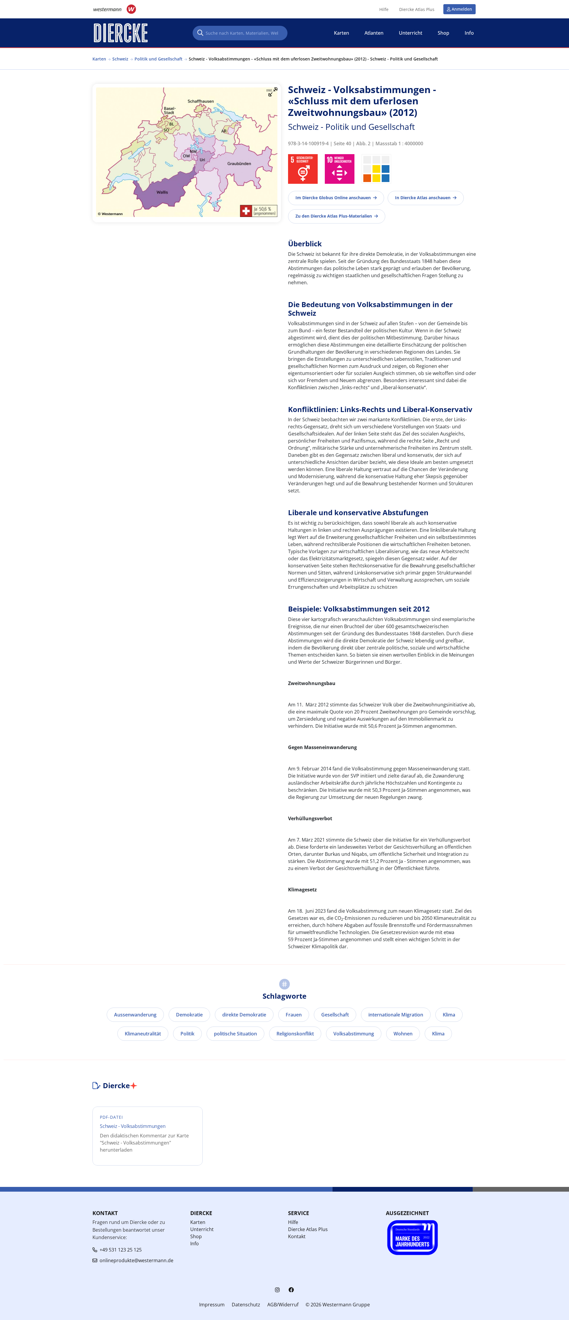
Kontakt (297, 1236)
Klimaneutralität (143, 1033)
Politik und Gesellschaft (159, 59)
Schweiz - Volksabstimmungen (132, 1126)
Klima (449, 1014)
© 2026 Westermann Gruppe (338, 1304)
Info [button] (469, 33)
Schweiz (120, 59)
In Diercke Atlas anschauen (422, 197)
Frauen (294, 1014)
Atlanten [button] (374, 33)
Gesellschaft (335, 1014)
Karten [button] (341, 33)
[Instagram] (277, 1290)
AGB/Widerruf (282, 1304)
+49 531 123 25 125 (121, 1249)
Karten (99, 59)
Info (194, 1243)
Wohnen (403, 1033)
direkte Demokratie (244, 1014)
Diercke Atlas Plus (416, 9)
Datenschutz (246, 1304)
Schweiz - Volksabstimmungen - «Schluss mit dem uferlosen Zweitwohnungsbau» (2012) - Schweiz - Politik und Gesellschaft (313, 59)
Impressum (212, 1304)
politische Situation (235, 1033)
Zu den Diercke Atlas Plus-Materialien (333, 216)
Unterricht (202, 1229)
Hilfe (384, 9)
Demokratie (189, 1014)
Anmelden (462, 9)
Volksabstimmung (353, 1033)
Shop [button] (443, 33)
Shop (196, 1236)
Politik (187, 1033)
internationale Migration (395, 1014)
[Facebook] (291, 1290)
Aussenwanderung (135, 1014)
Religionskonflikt (295, 1033)
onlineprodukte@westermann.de (136, 1260)
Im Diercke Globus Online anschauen (333, 197)
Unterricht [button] (410, 33)
